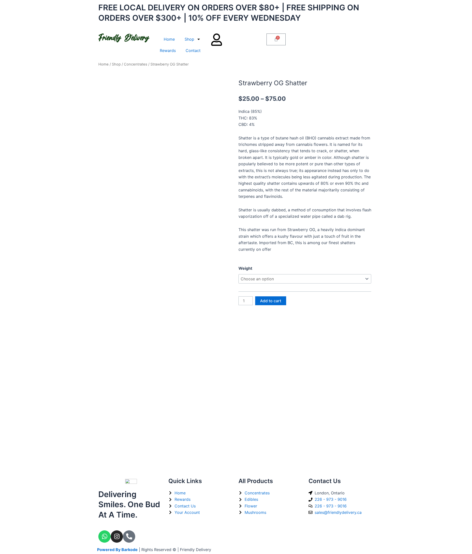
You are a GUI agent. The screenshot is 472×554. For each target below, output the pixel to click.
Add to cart (270, 300)
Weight (245, 268)
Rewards (168, 50)
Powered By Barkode (117, 549)
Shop (189, 39)
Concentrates (135, 64)
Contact (193, 50)
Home (169, 39)
